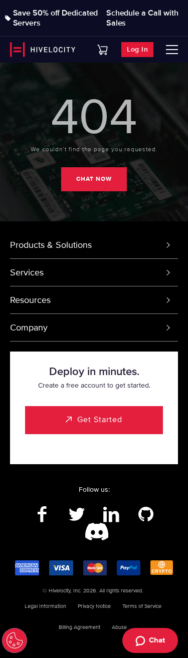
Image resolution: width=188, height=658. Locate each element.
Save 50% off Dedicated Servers (55, 18)
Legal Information (45, 606)
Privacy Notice (94, 606)
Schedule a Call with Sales (142, 18)
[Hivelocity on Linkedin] (111, 514)
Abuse (119, 627)
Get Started (99, 420)
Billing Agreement (79, 627)
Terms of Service (141, 606)
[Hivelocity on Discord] (94, 532)
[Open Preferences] (14, 640)
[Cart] (102, 50)
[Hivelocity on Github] (146, 514)
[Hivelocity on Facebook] (42, 514)
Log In (137, 49)
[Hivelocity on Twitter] (77, 514)
